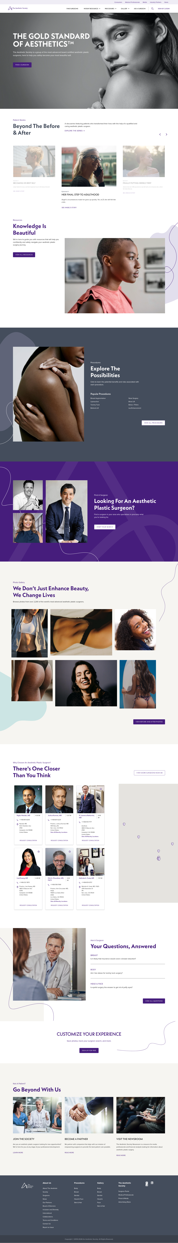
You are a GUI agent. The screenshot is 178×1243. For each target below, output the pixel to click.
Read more (69, 1152)
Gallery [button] (100, 1183)
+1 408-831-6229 (55, 820)
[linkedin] (152, 1183)
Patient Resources (91, 9)
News (166, 2)
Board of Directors (49, 1206)
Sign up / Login (164, 9)
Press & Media (123, 1198)
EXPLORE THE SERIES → (75, 130)
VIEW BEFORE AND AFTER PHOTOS (149, 722)
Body (93, 969)
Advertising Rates (124, 1202)
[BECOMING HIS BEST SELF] (34, 161)
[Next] (166, 134)
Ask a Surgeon (139, 9)
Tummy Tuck (95, 405)
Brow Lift (132, 401)
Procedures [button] (79, 1183)
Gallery (124, 9)
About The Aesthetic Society (50, 1190)
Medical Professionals (132, 2)
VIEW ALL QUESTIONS (154, 1001)
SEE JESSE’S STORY (19, 191)
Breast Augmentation (98, 398)
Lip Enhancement (135, 408)
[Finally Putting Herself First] (144, 161)
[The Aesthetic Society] (20, 8)
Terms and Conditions (50, 1220)
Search (152, 9)
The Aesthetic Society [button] (124, 1184)
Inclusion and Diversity (51, 1209)
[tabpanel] (37, 1127)
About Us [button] (47, 1183)
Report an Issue (48, 1227)
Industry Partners (155, 2)
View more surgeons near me (149, 773)
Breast (94, 955)
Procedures (109, 9)
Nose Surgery (133, 398)
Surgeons (46, 1195)
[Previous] (160, 134)
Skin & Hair (78, 1202)
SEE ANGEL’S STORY (69, 207)
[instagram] (147, 1183)
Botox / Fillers (133, 405)
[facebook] (147, 1185)
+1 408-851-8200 (24, 820)
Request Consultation (28, 840)
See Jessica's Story (129, 193)
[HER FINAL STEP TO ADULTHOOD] (89, 166)
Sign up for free (89, 1050)
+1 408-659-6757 (87, 882)
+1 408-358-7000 (55, 884)
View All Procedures (153, 423)
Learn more (18, 1152)
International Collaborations (48, 1215)
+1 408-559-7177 (87, 822)
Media (145, 2)
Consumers (118, 2)
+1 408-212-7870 (24, 882)
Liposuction (95, 401)
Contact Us (47, 1224)
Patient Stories (19, 120)
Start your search (105, 527)
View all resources (24, 255)
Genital (76, 1195)
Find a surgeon (22, 65)
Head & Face (97, 983)
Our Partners (47, 1202)
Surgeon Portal (123, 1191)
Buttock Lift (95, 408)
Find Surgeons (72, 9)
